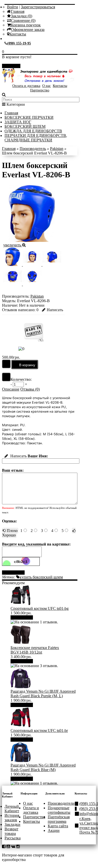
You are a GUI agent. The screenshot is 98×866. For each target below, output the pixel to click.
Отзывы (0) (30, 389)
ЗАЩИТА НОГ (18, 122)
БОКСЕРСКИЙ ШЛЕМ (25, 126)
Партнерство (39, 90)
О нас (46, 86)
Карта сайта (58, 826)
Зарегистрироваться (38, 7)
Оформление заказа (27, 29)
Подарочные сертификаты (59, 810)
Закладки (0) (21, 16)
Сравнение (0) (23, 20)
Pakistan (56, 148)
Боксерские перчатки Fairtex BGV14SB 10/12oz (35, 649)
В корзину (23, 617)
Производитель (33, 148)
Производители (61, 803)
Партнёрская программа (59, 819)
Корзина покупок (26, 25)
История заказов (12, 817)
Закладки (12, 824)
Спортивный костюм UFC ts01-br (39, 730)
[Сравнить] (6, 377)
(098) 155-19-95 (19, 43)
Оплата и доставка (26, 86)
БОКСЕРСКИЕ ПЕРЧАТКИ (29, 117)
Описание (10, 389)
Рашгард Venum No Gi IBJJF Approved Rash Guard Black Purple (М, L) (43, 693)
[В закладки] (6, 364)
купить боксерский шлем (41, 577)
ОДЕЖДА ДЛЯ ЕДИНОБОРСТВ (33, 131)
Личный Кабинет (12, 808)
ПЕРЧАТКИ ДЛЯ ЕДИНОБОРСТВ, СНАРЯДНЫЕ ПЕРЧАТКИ (36, 137)
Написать (55, 310)
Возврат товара (11, 831)
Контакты (17, 34)
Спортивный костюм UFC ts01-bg (40, 608)
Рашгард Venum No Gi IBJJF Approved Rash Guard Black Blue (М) (43, 767)
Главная (17, 11)
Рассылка (13, 838)
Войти (12, 7)
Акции (54, 830)
